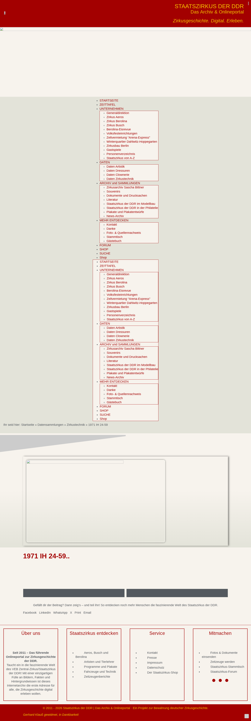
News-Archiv (115, 216)
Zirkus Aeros (115, 117)
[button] (30, 613)
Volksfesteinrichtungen (122, 133)
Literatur (112, 199)
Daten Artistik (116, 166)
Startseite (27, 424)
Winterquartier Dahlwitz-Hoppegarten (132, 141)
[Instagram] (220, 680)
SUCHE (105, 253)
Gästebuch (114, 241)
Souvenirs (113, 191)
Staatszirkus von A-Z (121, 158)
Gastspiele (114, 150)
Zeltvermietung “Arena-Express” (128, 137)
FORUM (105, 245)
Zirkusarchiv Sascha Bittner (125, 187)
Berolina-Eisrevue (119, 129)
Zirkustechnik (76, 424)
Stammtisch (115, 237)
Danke (111, 228)
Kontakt (112, 224)
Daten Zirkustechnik (120, 179)
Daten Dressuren (118, 170)
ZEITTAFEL (108, 104)
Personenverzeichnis (121, 154)
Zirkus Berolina (117, 121)
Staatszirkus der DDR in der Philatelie (132, 208)
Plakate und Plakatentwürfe (125, 212)
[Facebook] (213, 680)
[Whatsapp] (226, 680)
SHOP (104, 249)
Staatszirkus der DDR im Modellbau (131, 203)
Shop (103, 257)
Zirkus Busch (115, 125)
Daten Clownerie (118, 174)
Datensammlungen (50, 424)
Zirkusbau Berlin (118, 145)
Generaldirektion (118, 113)
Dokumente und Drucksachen (127, 195)
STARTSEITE (109, 100)
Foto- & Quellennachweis (124, 232)
